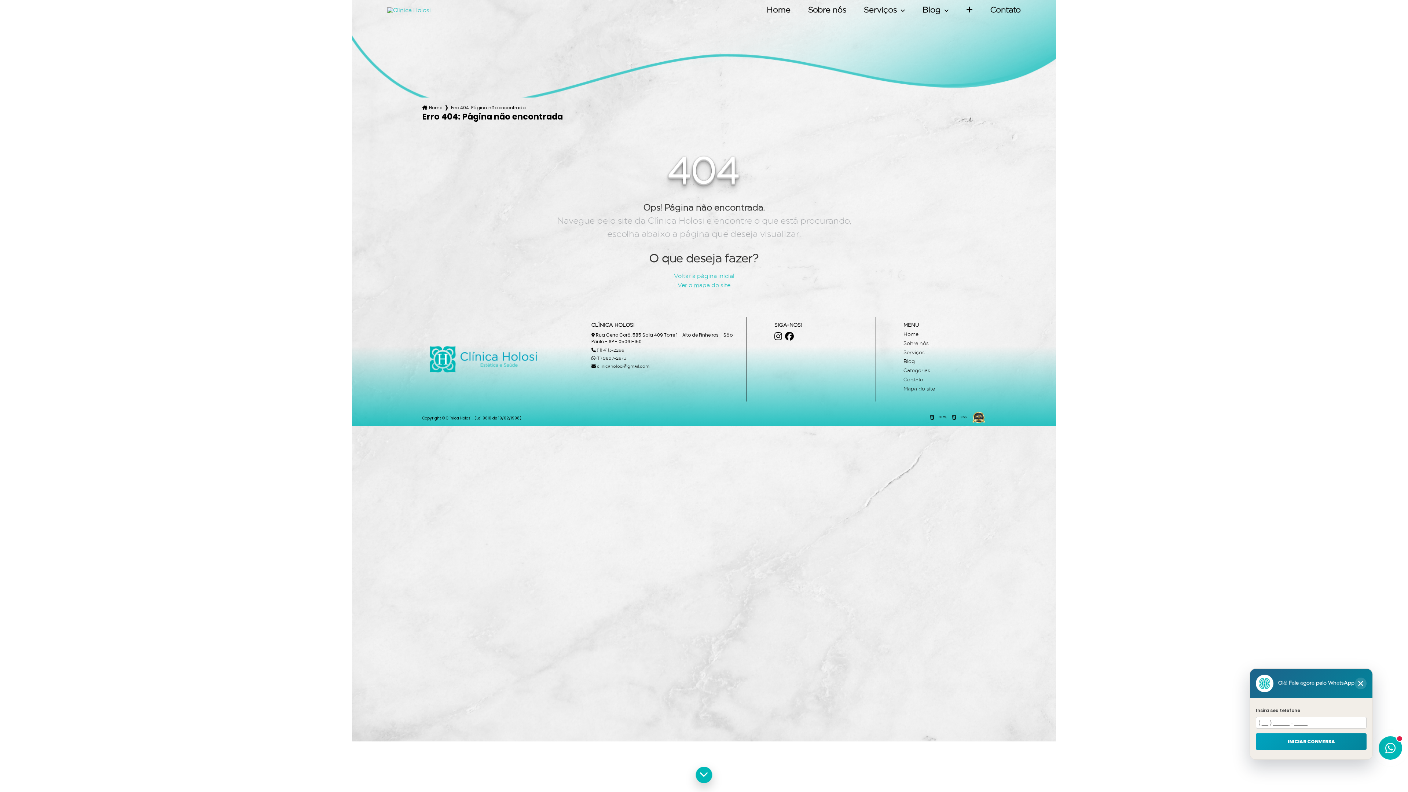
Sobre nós (827, 10)
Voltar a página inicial (704, 276)
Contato (1005, 10)
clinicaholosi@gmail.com (622, 366)
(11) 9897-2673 (610, 358)
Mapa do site (919, 389)
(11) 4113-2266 (610, 350)
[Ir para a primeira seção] (704, 775)
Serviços (881, 10)
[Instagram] (778, 336)
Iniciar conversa (1311, 741)
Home (779, 10)
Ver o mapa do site (704, 286)
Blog (933, 10)
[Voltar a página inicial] (409, 10)
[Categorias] (969, 10)
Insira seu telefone (1278, 710)
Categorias (916, 371)
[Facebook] (789, 336)
